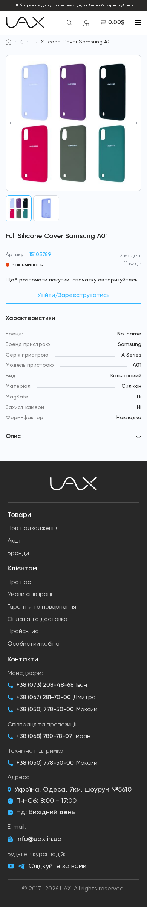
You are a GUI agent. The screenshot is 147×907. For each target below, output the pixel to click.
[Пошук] (69, 22)
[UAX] (25, 22)
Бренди (18, 553)
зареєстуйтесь (119, 5)
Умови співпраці (30, 595)
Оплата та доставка (37, 619)
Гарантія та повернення (42, 607)
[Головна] (8, 42)
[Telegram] (21, 866)
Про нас (19, 583)
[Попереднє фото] (13, 123)
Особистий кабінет (35, 644)
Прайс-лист (25, 632)
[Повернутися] (21, 42)
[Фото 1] (19, 208)
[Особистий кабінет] (86, 22)
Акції (14, 541)
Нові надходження (33, 529)
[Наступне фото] (134, 123)
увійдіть (90, 5)
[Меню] (138, 22)
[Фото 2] (46, 208)
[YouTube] (11, 866)
